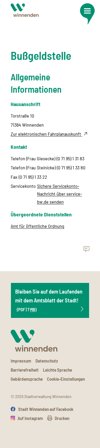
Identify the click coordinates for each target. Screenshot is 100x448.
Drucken (62, 418)
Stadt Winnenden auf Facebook (45, 409)
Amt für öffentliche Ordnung (37, 226)
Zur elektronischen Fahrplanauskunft (46, 134)
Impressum (21, 360)
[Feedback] (86, 249)
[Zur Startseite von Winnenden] (25, 10)
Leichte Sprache (57, 369)
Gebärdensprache (27, 378)
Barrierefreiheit (25, 369)
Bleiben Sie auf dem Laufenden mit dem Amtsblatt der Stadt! (48, 300)
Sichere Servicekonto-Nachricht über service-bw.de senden (59, 194)
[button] (87, 14)
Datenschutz (46, 360)
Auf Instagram (30, 418)
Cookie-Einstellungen (66, 378)
